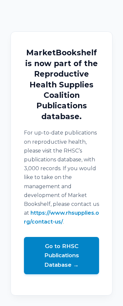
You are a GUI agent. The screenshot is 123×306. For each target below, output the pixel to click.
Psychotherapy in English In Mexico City (61, 301)
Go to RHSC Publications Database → (61, 255)
